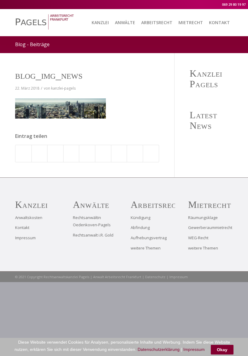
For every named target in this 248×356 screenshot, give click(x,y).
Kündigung (140, 217)
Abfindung (140, 227)
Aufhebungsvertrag (149, 237)
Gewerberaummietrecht (210, 227)
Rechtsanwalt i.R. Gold (93, 235)
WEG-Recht (198, 237)
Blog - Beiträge (32, 44)
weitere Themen (146, 248)
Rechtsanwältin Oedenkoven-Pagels (92, 221)
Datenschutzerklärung (159, 349)
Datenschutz (155, 277)
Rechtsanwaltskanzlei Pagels (67, 277)
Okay (222, 349)
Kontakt (22, 227)
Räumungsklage (203, 217)
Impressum (25, 237)
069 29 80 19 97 (233, 4)
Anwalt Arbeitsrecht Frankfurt (117, 277)
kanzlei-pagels (63, 88)
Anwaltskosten (28, 217)
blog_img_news (49, 75)
